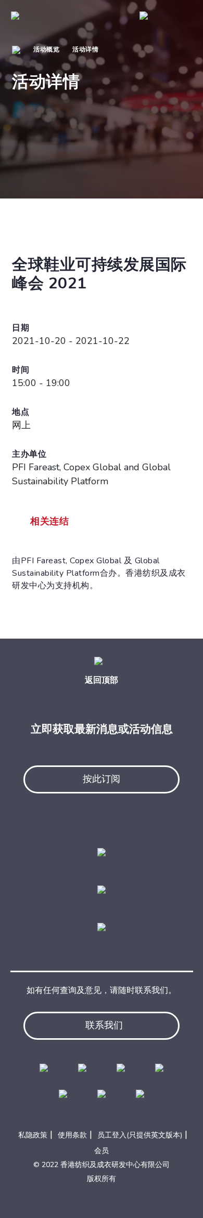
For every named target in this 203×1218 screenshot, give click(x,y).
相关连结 (49, 521)
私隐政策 (32, 1135)
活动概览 (46, 49)
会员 (101, 1151)
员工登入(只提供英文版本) (139, 1135)
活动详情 (85, 49)
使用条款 (72, 1135)
